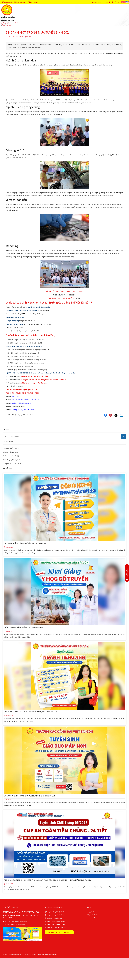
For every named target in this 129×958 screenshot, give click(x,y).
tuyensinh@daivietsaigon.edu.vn (20, 403)
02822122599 (23, 921)
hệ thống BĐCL (113, 12)
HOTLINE (78, 298)
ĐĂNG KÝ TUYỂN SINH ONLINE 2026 (64, 295)
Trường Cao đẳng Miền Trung (54, 918)
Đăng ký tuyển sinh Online (100, 2)
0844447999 (25, 400)
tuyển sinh (45, 12)
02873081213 (35, 400)
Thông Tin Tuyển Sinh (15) (11, 448)
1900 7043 (15, 396)
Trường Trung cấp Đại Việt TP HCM (55, 921)
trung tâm (97, 12)
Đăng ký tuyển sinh (92, 912)
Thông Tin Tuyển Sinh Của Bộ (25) (13, 464)
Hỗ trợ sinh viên (91, 918)
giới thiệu (30, 12)
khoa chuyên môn (63, 12)
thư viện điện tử (33, 18)
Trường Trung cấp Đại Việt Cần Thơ (55, 924)
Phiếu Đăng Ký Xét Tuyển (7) (11, 460)
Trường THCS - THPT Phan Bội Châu (56, 927)
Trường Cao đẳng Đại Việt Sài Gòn (55, 912)
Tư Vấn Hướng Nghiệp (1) (11, 456)
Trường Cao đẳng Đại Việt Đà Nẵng (55, 915)
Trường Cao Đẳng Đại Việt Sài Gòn (23, 410)
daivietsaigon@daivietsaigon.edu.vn (15, 2)
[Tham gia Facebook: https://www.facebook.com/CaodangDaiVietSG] (109, 2)
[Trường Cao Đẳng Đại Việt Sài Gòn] (122, 2)
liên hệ (61, 18)
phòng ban (81, 12)
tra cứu (49, 18)
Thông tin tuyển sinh (92, 915)
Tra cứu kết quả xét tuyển (94, 921)
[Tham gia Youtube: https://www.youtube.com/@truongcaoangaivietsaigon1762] (112, 2)
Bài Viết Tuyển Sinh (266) (10, 452)
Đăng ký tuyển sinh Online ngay (59, 932)
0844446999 (34, 2)
